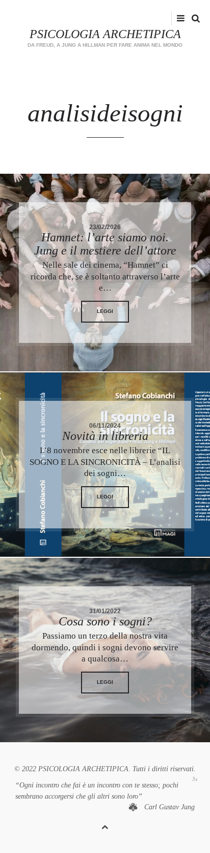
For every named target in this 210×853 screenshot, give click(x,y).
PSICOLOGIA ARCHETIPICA (105, 34)
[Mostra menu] (178, 18)
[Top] (105, 825)
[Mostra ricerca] (193, 18)
